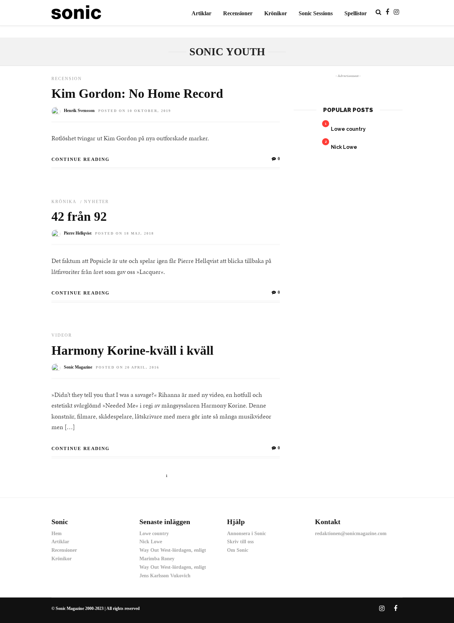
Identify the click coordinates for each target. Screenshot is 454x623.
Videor (61, 335)
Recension (66, 78)
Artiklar (201, 13)
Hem (56, 533)
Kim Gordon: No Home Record (137, 93)
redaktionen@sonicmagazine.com (351, 533)
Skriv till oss (240, 541)
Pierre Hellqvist (78, 233)
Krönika (64, 201)
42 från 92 (79, 216)
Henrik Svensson (79, 110)
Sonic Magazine (78, 367)
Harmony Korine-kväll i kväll (132, 350)
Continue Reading (80, 159)
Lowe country (348, 129)
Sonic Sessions (316, 13)
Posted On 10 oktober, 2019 (134, 111)
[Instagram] (396, 12)
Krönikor (275, 13)
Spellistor (355, 13)
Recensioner (238, 13)
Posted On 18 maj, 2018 (124, 233)
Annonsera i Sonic (246, 533)
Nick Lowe (344, 147)
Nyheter (96, 201)
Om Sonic (237, 550)
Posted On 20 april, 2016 (127, 367)
